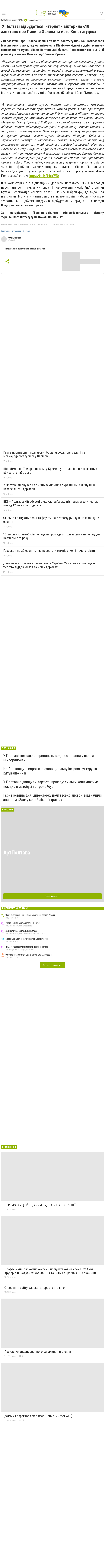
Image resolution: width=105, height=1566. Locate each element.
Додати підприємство (52, 965)
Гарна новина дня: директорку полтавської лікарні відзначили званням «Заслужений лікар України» (52, 797)
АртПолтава (16, 852)
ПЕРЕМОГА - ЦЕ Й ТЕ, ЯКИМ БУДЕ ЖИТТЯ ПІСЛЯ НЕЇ (39, 1205)
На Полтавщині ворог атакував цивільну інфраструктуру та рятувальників (50, 771)
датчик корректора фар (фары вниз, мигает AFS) (38, 1416)
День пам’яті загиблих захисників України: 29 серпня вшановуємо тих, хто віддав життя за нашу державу (50, 565)
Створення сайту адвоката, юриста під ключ (35, 1288)
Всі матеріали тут (52, 896)
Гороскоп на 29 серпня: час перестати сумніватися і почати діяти (49, 551)
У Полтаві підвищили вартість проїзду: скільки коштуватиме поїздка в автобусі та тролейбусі (51, 784)
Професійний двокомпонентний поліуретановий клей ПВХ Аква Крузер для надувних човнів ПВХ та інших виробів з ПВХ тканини (50, 1271)
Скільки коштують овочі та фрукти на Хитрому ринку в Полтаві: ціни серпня (51, 520)
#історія (26, 231)
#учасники (16, 231)
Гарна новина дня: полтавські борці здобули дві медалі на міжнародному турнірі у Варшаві (44, 454)
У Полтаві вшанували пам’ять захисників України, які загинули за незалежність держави (49, 487)
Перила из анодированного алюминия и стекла (37, 1352)
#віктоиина (6, 231)
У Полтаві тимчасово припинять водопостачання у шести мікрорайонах (48, 757)
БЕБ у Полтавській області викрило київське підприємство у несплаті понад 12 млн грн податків (52, 503)
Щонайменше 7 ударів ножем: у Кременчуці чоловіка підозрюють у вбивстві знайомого (50, 471)
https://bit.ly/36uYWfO (44, 176)
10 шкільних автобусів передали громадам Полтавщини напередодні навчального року (52, 536)
